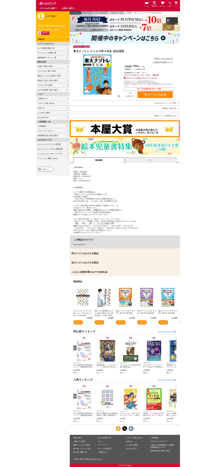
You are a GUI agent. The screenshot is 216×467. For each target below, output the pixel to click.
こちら (99, 459)
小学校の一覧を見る (168, 108)
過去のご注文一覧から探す (48, 80)
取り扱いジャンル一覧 (81, 448)
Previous (75, 347)
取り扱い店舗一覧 (80, 452)
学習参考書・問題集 (116, 13)
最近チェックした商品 (81, 445)
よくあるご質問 (44, 113)
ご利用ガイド (43, 98)
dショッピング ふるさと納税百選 (50, 149)
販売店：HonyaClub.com (163, 59)
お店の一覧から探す (45, 66)
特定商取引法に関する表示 (48, 135)
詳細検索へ (42, 39)
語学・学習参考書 (101, 13)
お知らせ (41, 108)
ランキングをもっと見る (167, 331)
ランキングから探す (45, 85)
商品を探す (77, 438)
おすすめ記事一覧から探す (48, 90)
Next (174, 347)
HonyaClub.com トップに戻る (165, 103)
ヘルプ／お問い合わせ (46, 103)
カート (100, 441)
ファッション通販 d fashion (48, 158)
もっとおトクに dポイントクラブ (50, 154)
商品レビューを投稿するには (165, 116)
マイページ (102, 445)
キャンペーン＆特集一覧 (47, 53)
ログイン (45, 169)
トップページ (75, 13)
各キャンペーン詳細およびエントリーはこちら (142, 78)
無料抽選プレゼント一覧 (47, 58)
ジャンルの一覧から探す (47, 71)
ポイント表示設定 (104, 448)
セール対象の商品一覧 (46, 48)
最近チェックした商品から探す (49, 76)
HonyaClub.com (79, 244)
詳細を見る (78, 322)
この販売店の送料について (163, 62)
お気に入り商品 (79, 441)
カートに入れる (155, 95)
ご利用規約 (42, 126)
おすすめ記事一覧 (104, 438)
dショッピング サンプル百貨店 (49, 144)
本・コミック (87, 13)
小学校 (129, 13)
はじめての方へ (44, 117)
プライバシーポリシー (46, 131)
